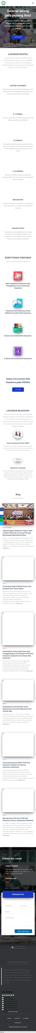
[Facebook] (1, 509)
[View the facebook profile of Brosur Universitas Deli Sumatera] (15, 339)
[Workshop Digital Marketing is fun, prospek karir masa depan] (18, 568)
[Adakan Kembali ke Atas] (32, 1029)
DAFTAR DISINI (18, 37)
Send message (23, 931)
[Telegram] (1, 523)
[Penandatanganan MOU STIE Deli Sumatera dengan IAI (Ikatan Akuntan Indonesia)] (18, 745)
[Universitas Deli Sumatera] (4, 3)
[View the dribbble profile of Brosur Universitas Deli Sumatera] (21, 339)
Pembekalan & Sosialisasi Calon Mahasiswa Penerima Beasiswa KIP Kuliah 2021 (17, 709)
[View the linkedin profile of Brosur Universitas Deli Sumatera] (19, 339)
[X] (1, 513)
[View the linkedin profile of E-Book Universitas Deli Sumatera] (21, 361)
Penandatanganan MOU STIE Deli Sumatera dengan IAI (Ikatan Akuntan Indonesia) (16, 765)
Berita (4, 583)
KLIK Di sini (18, 389)
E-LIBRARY (26, 1018)
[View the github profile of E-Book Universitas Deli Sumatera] (15, 361)
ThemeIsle (24, 1027)
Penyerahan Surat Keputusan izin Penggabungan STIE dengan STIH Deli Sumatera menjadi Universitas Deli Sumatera (18, 654)
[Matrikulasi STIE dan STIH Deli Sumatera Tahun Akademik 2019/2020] (18, 800)
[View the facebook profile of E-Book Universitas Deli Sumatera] (17, 361)
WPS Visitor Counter (13, 1011)
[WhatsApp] (1, 520)
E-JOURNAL (17, 1018)
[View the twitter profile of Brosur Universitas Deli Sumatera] (17, 339)
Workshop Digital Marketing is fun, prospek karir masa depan (17, 587)
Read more (6, 548)
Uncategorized (7, 527)
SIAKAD (9, 1018)
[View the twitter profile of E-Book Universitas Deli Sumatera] (19, 361)
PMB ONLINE (18, 1022)
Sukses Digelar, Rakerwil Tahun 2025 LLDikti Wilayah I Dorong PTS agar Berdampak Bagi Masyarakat (17, 533)
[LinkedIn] (1, 516)
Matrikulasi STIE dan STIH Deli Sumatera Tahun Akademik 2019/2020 (18, 819)
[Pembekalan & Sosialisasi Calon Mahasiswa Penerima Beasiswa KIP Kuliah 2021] (18, 690)
